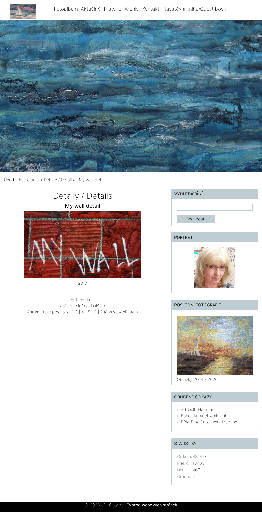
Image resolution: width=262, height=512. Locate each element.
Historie (112, 9)
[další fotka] (153, 245)
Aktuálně (91, 9)
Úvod (9, 179)
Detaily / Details (59, 179)
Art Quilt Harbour (197, 409)
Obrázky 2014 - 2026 (197, 379)
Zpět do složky (74, 305)
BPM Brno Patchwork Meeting (209, 421)
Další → (98, 305)
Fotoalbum (66, 9)
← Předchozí (82, 299)
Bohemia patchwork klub (204, 415)
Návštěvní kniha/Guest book (194, 9)
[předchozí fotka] (12, 245)
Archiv (132, 9)
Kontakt (150, 9)
